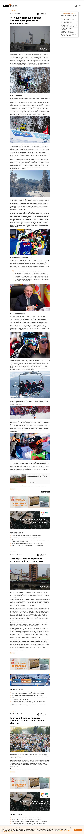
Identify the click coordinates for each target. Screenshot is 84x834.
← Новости (13, 551)
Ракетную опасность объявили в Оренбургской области (26, 535)
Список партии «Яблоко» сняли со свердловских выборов (27, 819)
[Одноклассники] (44, 491)
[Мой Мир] (47, 491)
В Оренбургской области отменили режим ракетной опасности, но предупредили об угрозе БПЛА (29, 698)
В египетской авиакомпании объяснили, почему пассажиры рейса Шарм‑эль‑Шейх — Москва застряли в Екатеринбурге (29, 702)
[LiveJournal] (49, 491)
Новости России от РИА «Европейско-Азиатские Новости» (7, 5)
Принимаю (78, 829)
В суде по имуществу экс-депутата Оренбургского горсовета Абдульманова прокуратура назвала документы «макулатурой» (28, 693)
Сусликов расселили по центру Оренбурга (68, 29)
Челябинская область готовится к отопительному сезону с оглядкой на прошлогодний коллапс (69, 25)
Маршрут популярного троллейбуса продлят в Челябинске (27, 545)
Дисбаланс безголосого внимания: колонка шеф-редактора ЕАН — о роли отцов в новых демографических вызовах (69, 17)
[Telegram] (45, 491)
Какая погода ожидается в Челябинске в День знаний (26, 537)
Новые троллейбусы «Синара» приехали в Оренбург (68, 35)
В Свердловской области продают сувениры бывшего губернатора (29, 821)
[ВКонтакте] (42, 491)
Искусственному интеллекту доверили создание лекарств (27, 543)
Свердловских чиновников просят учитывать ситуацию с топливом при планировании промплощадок (30, 540)
